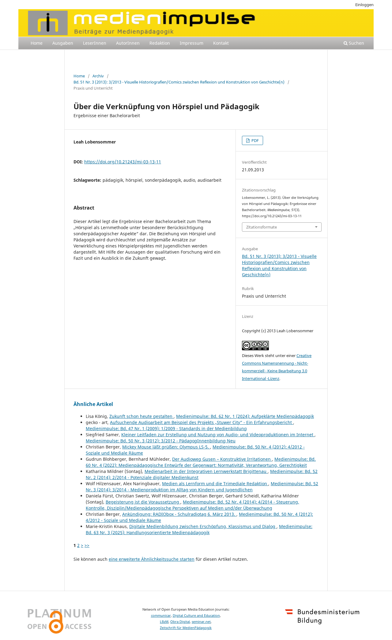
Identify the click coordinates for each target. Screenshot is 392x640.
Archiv (98, 76)
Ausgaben (62, 43)
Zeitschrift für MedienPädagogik (186, 628)
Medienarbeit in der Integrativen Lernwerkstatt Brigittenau (206, 471)
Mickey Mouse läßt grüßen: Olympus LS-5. (166, 447)
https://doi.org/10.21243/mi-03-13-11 (122, 162)
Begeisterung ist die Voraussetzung (143, 502)
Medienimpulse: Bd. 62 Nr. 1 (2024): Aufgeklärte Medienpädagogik (245, 416)
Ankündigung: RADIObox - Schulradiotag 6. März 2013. (179, 514)
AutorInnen (128, 43)
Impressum (191, 43)
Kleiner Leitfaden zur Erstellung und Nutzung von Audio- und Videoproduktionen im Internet (218, 434)
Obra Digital (180, 622)
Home (37, 43)
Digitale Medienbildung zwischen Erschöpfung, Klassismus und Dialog (203, 526)
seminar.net (201, 622)
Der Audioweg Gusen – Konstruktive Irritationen (222, 459)
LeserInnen (94, 43)
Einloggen (364, 4)
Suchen (356, 43)
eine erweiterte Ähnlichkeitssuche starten (151, 559)
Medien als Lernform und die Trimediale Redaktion (215, 483)
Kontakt (221, 43)
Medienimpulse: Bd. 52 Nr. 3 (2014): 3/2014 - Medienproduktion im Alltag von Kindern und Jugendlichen (202, 487)
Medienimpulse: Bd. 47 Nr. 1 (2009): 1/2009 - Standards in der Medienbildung (166, 428)
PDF (255, 140)
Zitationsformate (261, 227)
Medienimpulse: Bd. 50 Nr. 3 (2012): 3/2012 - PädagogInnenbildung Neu (161, 441)
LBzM (164, 622)
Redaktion (159, 43)
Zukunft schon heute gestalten (141, 416)
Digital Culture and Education (196, 615)
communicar (161, 615)
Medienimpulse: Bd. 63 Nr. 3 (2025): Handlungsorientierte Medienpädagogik (199, 529)
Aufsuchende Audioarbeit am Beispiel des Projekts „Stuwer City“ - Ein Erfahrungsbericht (201, 422)
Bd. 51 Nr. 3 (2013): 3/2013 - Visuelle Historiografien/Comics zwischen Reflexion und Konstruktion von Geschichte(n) (179, 82)
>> (87, 545)
